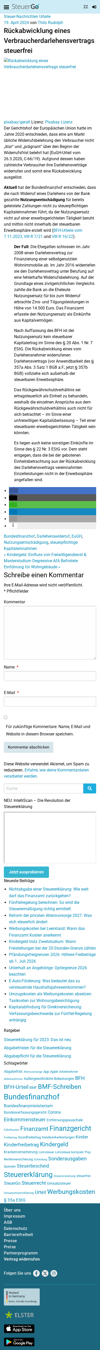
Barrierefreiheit (18, 1234)
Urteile (45, 16)
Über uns (12, 1210)
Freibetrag (10, 1137)
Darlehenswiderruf (53, 536)
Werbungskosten (71, 1191)
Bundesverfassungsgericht (25, 1112)
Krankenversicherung (21, 1152)
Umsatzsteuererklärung (19, 1193)
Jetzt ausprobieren (26, 872)
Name (11, 667)
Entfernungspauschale (65, 1120)
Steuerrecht (34, 1183)
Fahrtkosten (11, 1130)
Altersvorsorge (33, 1072)
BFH (80, 1078)
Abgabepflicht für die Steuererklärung (37, 1056)
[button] (13, 490)
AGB (8, 1222)
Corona (54, 1112)
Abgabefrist (13, 1071)
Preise (10, 1246)
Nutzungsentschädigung (26, 542)
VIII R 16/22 (62, 236)
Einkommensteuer (25, 1119)
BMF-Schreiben (59, 1086)
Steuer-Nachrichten (21, 16)
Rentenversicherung (18, 1159)
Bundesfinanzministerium (28, 1105)
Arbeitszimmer (13, 1079)
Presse (10, 1240)
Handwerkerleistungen (58, 1137)
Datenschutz (15, 1228)
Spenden (10, 1166)
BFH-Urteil (16, 1087)
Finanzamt (34, 1128)
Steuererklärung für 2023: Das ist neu (37, 1039)
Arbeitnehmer (68, 1072)
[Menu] (7, 7)
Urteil (40, 1192)
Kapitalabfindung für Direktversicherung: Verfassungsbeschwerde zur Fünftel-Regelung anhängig (50, 1013)
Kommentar (14, 601)
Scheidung (40, 1159)
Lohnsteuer (46, 1152)
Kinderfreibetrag (21, 1145)
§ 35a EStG (15, 1200)
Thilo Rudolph (50, 22)
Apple (54, 1072)
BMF (33, 1088)
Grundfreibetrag (29, 1137)
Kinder (82, 1137)
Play (88, 1152)
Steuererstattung (64, 1176)
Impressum (14, 1216)
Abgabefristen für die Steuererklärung (37, 1047)
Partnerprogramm (21, 1253)
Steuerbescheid (33, 1166)
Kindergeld (54, 1144)
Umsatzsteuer (59, 1183)
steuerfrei (83, 1176)
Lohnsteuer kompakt (69, 1152)
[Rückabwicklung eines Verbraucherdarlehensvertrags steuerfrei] (50, 88)
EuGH (77, 536)
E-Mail (11, 692)
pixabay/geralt (17, 122)
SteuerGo (12, 1183)
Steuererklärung (28, 1175)
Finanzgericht (70, 1128)
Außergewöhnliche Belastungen (49, 1079)
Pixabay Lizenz (59, 122)
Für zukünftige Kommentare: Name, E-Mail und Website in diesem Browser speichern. (48, 730)
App (46, 1072)
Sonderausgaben (67, 1159)
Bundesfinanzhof (19, 536)
